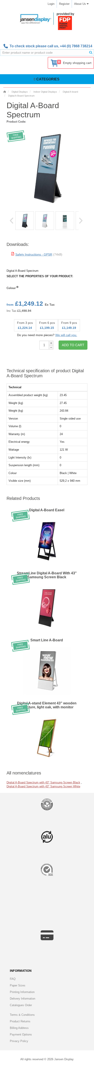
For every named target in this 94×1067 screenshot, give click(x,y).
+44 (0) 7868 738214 (76, 46)
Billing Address (19, 1028)
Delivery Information (22, 998)
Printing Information (22, 992)
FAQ (13, 979)
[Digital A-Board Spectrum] (24, 220)
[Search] (90, 52)
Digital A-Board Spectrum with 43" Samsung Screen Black (43, 782)
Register (64, 3)
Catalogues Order (21, 1005)
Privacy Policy (19, 1041)
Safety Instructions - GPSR (33, 254)
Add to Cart (73, 345)
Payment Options (21, 1034)
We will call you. (66, 335)
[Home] (4, 91)
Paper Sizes (17, 985)
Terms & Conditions (22, 1014)
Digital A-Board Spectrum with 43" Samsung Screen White (43, 786)
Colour (11, 288)
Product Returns (20, 1021)
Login (51, 3)
